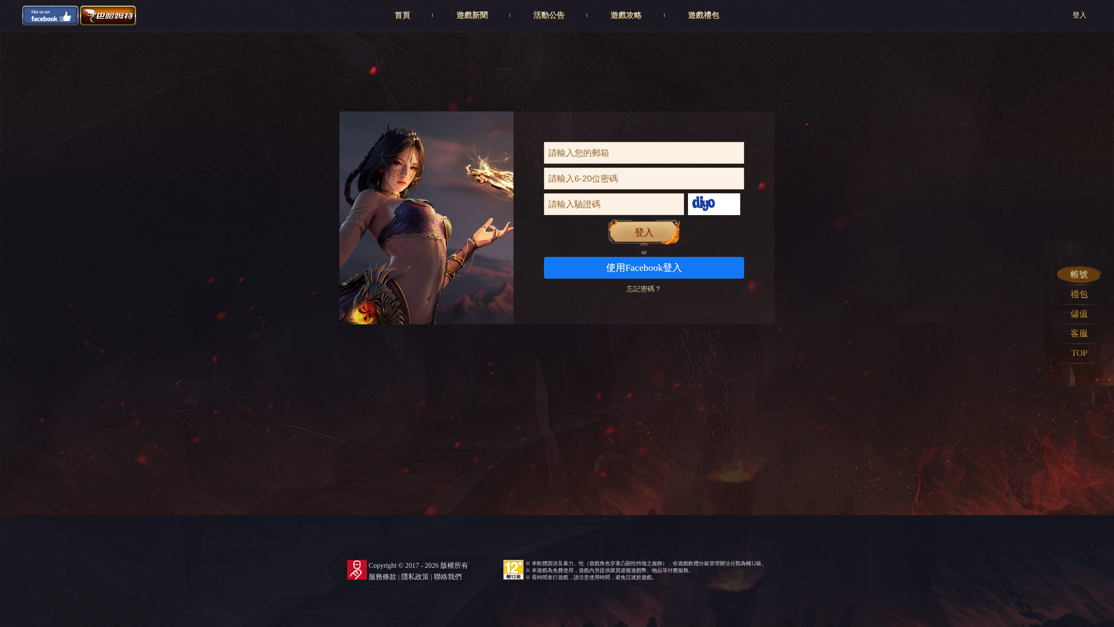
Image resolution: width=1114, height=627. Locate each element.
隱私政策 (415, 576)
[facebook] (50, 15)
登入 (1080, 15)
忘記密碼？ (644, 289)
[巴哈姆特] (108, 15)
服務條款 (382, 576)
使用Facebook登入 (644, 267)
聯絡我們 (448, 576)
